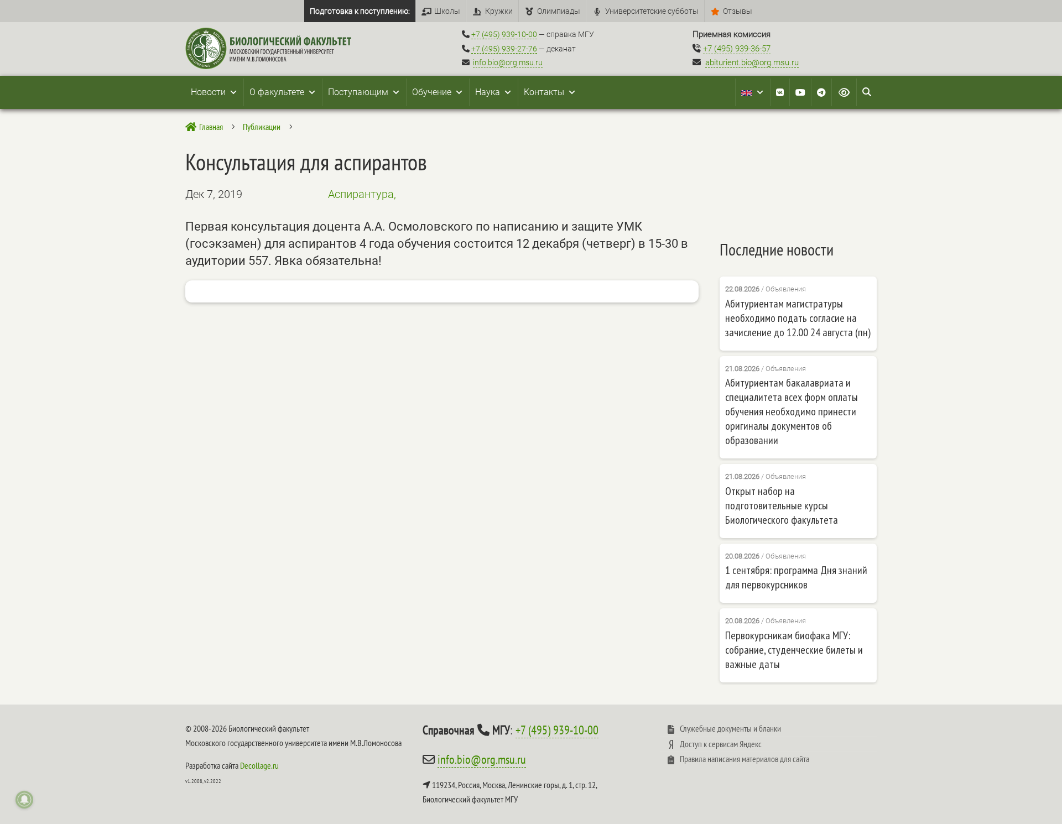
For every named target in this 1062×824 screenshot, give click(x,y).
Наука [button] (487, 92)
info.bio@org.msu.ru (508, 62)
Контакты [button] (544, 92)
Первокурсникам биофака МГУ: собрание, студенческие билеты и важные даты (794, 649)
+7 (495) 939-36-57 (737, 49)
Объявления (786, 289)
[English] (753, 92)
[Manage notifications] (24, 800)
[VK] (780, 92)
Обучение (431, 92)
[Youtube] (800, 92)
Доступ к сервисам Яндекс (721, 743)
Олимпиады (558, 11)
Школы (447, 11)
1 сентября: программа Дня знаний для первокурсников (796, 577)
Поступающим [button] (358, 92)
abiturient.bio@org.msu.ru (752, 62)
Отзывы (737, 11)
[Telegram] (821, 92)
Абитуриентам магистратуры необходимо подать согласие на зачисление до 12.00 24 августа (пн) (798, 318)
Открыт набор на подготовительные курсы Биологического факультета (781, 505)
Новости (208, 92)
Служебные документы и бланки (730, 728)
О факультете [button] (276, 92)
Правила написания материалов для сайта (744, 758)
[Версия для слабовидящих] (844, 92)
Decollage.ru (259, 765)
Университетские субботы (652, 11)
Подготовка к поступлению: (360, 11)
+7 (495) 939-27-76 (504, 48)
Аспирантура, (362, 194)
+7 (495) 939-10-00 (504, 34)
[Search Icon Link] (867, 92)
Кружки (499, 11)
